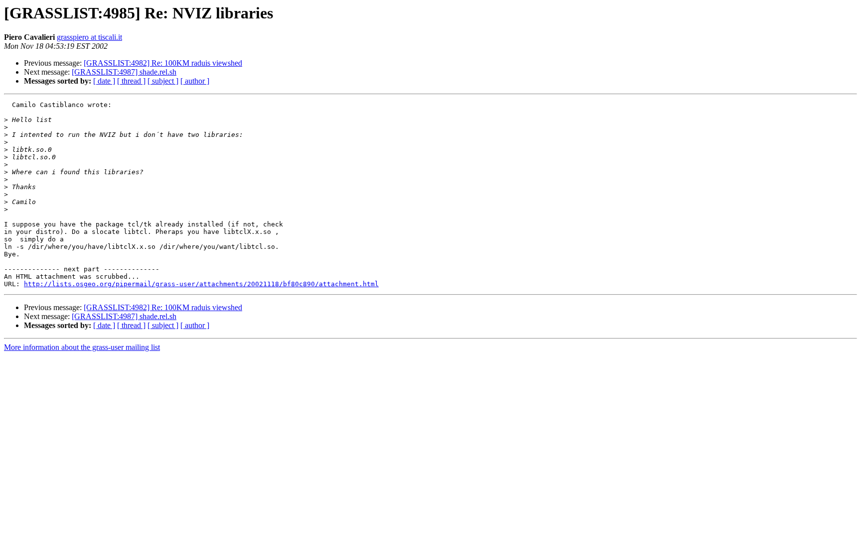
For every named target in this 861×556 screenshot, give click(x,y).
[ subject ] (162, 81)
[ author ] (194, 81)
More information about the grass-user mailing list (82, 347)
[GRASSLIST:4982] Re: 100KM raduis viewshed (163, 63)
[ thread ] (131, 81)
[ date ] (104, 81)
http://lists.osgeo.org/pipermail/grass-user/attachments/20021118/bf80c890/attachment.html (201, 284)
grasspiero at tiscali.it (89, 37)
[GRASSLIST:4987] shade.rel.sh (124, 72)
